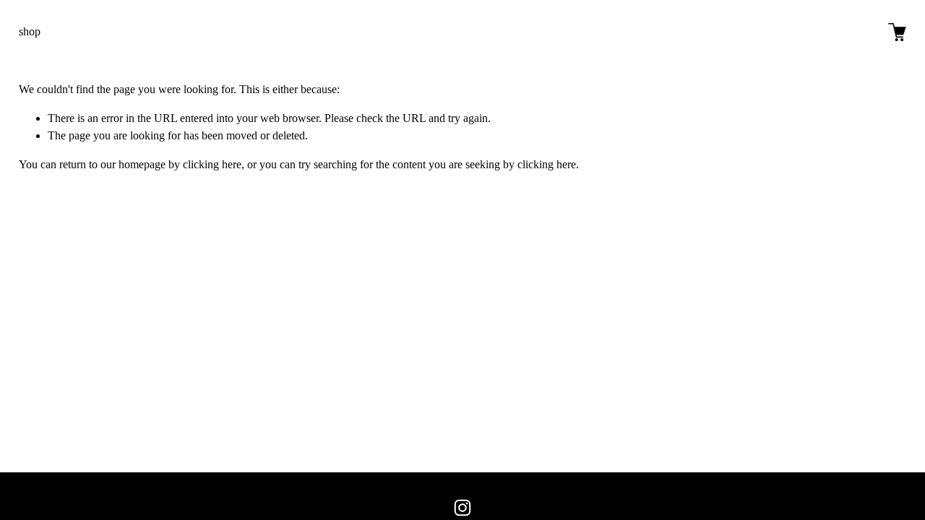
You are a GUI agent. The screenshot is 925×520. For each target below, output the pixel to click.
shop (29, 31)
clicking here (212, 164)
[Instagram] (462, 507)
